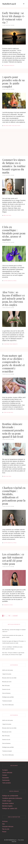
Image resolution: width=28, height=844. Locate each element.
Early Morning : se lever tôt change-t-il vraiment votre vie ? (13, 17)
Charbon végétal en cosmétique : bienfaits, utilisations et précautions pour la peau (13, 495)
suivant (14, 615)
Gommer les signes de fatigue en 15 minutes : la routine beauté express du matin (14, 166)
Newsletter (5, 777)
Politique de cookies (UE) (9, 808)
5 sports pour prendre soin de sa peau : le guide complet (13, 81)
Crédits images (6, 801)
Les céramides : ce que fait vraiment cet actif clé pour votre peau (13, 558)
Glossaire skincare (7, 826)
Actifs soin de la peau (10, 280)
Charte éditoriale (7, 772)
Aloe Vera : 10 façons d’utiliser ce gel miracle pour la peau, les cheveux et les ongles (13, 298)
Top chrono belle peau (8, 704)
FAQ (3, 824)
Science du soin (8, 604)
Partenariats (5, 780)
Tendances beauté (9, 65)
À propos (5, 770)
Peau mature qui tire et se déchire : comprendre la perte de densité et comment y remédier (13, 363)
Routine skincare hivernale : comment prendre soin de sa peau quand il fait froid (13, 430)
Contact (4, 775)
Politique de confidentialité (10, 795)
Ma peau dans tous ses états (12, 125)
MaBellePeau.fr (9, 3)
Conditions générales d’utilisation (12, 798)
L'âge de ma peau (8, 412)
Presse (4, 831)
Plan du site (5, 829)
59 (9, 615)
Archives (5, 821)
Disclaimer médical (8, 803)
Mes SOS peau (7, 215)
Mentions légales (7, 806)
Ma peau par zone (6, 681)
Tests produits (6, 783)
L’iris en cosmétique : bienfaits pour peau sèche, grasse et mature (13, 233)
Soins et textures (6, 693)
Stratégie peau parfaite (11, 344)
